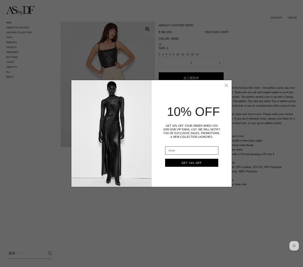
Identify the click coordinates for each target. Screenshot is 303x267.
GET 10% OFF (192, 163)
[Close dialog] (226, 85)
